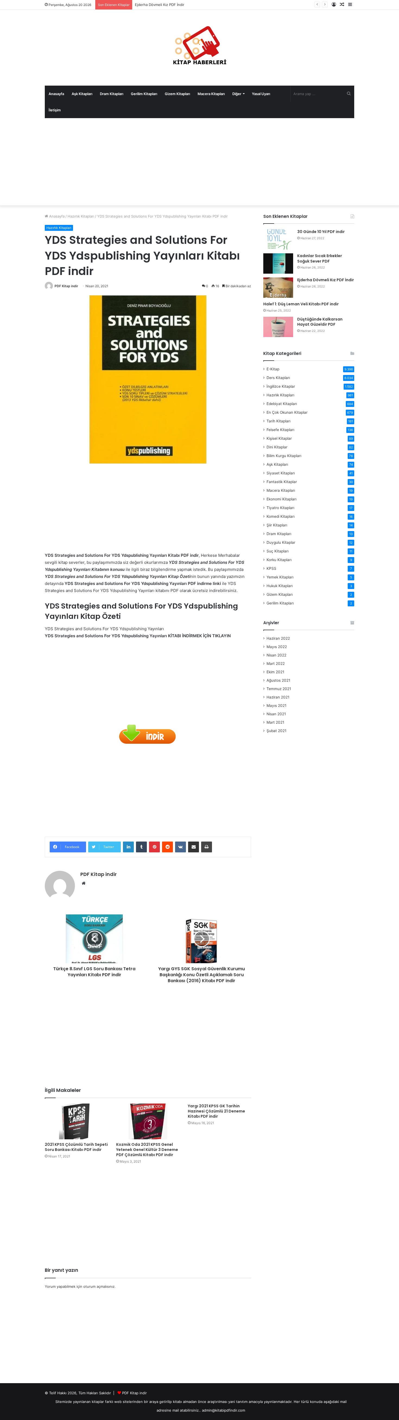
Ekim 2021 (275, 672)
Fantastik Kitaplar (282, 482)
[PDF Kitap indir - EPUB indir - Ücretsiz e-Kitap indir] (199, 48)
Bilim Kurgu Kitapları (284, 456)
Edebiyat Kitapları (282, 404)
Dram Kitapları (111, 94)
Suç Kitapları (278, 551)
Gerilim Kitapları (144, 94)
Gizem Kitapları (177, 94)
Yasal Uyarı (261, 94)
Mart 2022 (276, 663)
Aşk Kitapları (82, 94)
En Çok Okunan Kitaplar (287, 412)
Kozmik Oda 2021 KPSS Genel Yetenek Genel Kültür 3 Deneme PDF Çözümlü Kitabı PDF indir (147, 1149)
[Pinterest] (154, 847)
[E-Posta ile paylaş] (193, 847)
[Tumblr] (141, 847)
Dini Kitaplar (277, 447)
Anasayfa (56, 94)
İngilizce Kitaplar (281, 386)
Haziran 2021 (278, 697)
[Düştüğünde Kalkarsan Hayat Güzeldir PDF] (278, 327)
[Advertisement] (199, 162)
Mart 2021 (275, 722)
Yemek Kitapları (280, 577)
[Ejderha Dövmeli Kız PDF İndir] (278, 287)
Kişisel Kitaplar (279, 438)
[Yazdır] (206, 847)
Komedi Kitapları (280, 516)
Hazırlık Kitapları (81, 216)
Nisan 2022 (276, 655)
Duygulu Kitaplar (281, 542)
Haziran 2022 (278, 638)
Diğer (236, 94)
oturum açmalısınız (99, 1286)
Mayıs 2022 (277, 647)
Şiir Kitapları (277, 525)
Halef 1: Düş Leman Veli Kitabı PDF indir (301, 304)
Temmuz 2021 (279, 689)
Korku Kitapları (279, 560)
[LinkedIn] (128, 847)
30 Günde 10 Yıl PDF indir (321, 231)
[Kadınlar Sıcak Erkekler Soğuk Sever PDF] (278, 263)
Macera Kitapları (211, 94)
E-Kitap (273, 369)
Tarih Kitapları (278, 421)
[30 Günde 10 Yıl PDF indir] (278, 239)
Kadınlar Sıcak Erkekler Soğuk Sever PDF (319, 258)
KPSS (271, 568)
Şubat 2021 (276, 731)
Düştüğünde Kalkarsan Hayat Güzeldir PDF (320, 321)
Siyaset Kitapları (281, 473)
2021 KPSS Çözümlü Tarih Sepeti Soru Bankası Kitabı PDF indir (76, 1147)
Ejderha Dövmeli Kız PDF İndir (159, 4)
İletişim (55, 110)
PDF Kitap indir (66, 286)
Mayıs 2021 (276, 705)
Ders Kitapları (278, 378)
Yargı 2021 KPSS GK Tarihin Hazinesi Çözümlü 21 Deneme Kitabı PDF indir (216, 1111)
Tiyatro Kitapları (280, 508)
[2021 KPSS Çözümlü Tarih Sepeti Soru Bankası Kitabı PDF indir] (76, 1121)
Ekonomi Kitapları (281, 499)
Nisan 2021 (276, 714)
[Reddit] (167, 847)
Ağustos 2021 (278, 680)
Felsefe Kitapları (280, 430)
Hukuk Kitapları (280, 586)
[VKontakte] (180, 847)
